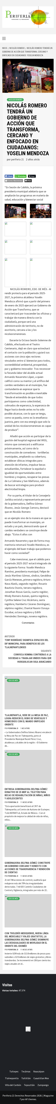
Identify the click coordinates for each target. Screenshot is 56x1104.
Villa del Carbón (13, 1085)
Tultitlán (26, 1078)
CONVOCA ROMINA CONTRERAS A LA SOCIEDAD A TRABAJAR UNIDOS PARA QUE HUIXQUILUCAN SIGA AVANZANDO (29, 656)
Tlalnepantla (12, 1078)
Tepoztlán (29, 1085)
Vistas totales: (10, 990)
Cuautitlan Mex (41, 1078)
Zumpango (43, 1085)
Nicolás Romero (15, 100)
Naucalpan (38, 1071)
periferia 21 (17, 159)
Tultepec (14, 1071)
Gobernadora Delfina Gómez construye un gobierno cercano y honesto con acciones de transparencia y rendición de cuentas (27, 867)
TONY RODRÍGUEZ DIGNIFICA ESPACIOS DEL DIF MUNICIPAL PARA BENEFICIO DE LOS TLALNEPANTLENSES (26, 642)
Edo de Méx (13, 680)
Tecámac (25, 1071)
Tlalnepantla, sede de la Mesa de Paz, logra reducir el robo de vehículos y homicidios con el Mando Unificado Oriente (27, 720)
